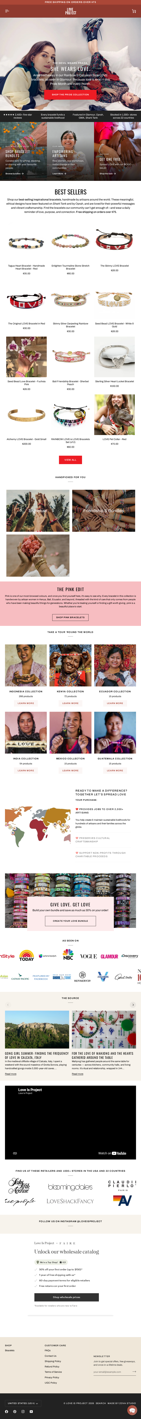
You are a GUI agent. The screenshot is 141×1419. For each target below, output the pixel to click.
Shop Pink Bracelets (70, 617)
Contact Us (50, 1363)
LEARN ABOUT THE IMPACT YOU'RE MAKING (103, 864)
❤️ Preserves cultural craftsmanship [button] (92, 821)
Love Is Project (77, 1411)
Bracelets (9, 1358)
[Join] (133, 1379)
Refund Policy (52, 1374)
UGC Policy (51, 1390)
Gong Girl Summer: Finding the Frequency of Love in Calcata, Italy (37, 1062)
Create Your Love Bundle (70, 928)
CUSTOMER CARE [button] (55, 1353)
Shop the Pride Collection (70, 94)
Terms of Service (53, 1379)
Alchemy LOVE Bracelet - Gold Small (26, 439)
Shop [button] (8, 1353)
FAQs (48, 1358)
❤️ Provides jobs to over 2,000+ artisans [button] (99, 806)
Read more (10, 1081)
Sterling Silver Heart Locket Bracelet (114, 381)
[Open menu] (10, 11)
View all (70, 460)
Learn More (26, 703)
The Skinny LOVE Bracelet (114, 265)
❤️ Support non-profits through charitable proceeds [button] (100, 835)
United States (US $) (21, 1411)
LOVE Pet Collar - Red (114, 439)
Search (101, 1411)
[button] (132, 1410)
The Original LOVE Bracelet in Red (26, 323)
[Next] (133, 1012)
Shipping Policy (53, 1368)
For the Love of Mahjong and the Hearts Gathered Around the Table (103, 1062)
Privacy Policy (52, 1385)
